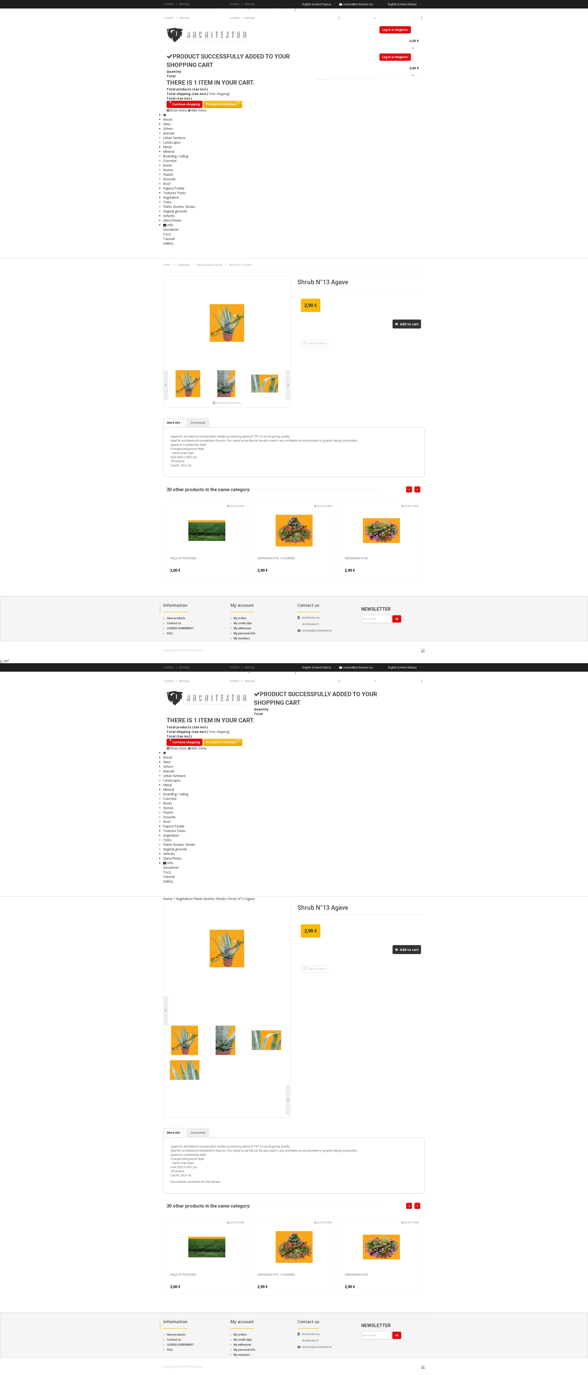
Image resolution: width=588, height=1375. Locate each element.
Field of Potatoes (183, 558)
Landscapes (172, 142)
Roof (166, 183)
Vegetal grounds (175, 211)
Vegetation (184, 265)
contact (169, 4)
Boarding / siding (175, 156)
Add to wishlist (316, 343)
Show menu (178, 110)
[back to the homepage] (207, 35)
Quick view (236, 506)
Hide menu (198, 110)
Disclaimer (171, 229)
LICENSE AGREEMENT (180, 628)
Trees (167, 202)
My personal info (244, 633)
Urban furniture (174, 138)
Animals (169, 133)
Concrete (170, 161)
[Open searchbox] (417, 252)
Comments (197, 422)
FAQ (169, 633)
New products (176, 618)
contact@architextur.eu (358, 4)
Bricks (167, 165)
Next (288, 385)
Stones (168, 170)
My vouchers (242, 638)
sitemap (184, 4)
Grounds (169, 179)
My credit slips (243, 623)
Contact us (174, 623)
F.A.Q (167, 234)
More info (173, 422)
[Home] (164, 115)
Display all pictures (228, 403)
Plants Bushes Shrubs (179, 206)
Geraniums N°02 (356, 558)
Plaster (168, 174)
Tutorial (169, 239)
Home (166, 265)
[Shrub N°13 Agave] (188, 383)
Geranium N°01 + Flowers (276, 558)
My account (242, 605)
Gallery (168, 243)
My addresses (242, 628)
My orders (240, 618)
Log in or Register (395, 30)
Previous (166, 385)
